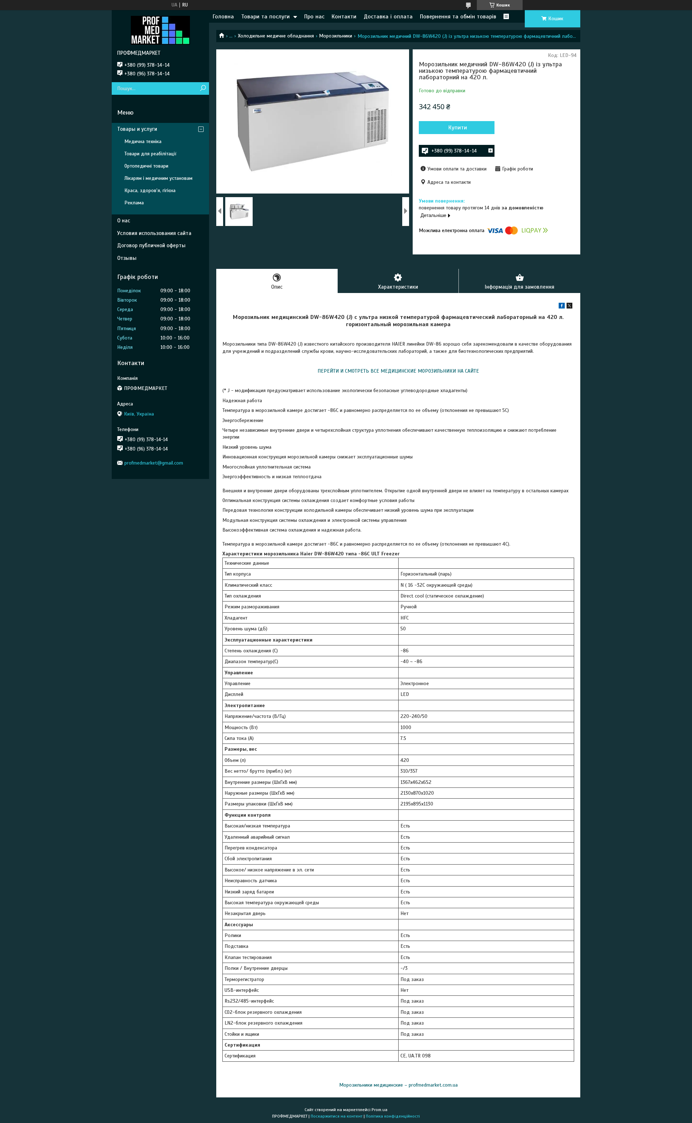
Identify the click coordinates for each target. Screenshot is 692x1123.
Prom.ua (379, 1109)
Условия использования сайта (154, 233)
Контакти (344, 16)
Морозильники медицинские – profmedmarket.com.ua (398, 1085)
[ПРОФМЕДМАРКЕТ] (160, 29)
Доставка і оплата (388, 16)
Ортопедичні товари (146, 166)
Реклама (134, 203)
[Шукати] (202, 88)
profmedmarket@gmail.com (153, 463)
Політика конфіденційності (393, 1116)
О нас (123, 220)
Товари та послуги (265, 16)
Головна (223, 16)
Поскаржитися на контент (337, 1116)
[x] (569, 307)
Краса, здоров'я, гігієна (150, 190)
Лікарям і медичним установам (158, 178)
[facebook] (562, 307)
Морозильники (335, 36)
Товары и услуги (137, 129)
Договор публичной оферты (151, 245)
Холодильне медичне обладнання (276, 36)
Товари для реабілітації (150, 154)
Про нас (314, 16)
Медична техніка (142, 141)
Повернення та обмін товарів (458, 16)
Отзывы (127, 258)
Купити (457, 127)
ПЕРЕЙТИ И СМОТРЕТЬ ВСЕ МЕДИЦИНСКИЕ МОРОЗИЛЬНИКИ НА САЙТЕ (398, 371)
